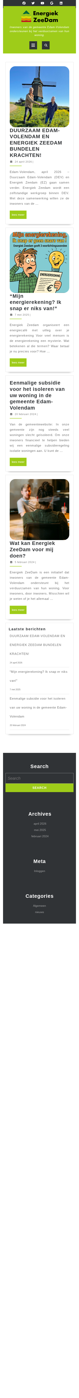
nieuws (39, 912)
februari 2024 (40, 836)
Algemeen (39, 905)
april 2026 (40, 823)
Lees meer (19, 216)
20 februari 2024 (25, 414)
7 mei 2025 (22, 314)
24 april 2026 (23, 161)
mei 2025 (40, 830)
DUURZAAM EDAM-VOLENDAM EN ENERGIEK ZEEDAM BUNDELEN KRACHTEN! (36, 142)
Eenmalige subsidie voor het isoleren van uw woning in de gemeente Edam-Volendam (37, 395)
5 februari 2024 (25, 562)
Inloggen (39, 871)
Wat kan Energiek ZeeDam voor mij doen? (32, 549)
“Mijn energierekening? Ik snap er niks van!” (35, 302)
